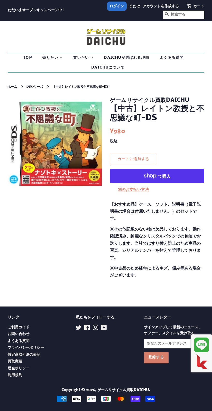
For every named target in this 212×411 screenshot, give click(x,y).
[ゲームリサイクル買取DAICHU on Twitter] (78, 329)
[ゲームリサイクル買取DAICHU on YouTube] (104, 329)
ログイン (117, 6)
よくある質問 (172, 58)
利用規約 (15, 375)
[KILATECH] (201, 361)
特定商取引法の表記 (24, 355)
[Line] (201, 345)
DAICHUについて (108, 67)
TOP (27, 58)
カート (198, 6)
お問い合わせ (18, 334)
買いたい (81, 58)
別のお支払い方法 (133, 190)
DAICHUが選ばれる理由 (126, 58)
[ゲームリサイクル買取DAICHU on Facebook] (87, 329)
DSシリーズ (34, 86)
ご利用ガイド (18, 327)
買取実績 (15, 361)
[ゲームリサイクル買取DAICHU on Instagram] (95, 329)
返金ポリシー (18, 368)
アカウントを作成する (161, 6)
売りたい (51, 58)
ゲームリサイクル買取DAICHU (123, 390)
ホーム (12, 86)
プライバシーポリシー (26, 348)
